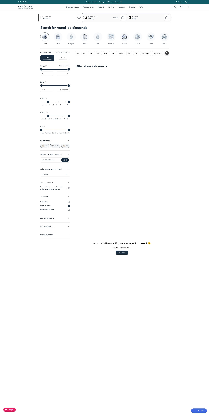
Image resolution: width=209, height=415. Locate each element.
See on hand (63, 66)
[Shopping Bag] (187, 7)
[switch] (68, 188)
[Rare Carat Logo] (25, 7)
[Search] (175, 7)
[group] (55, 206)
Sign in (187, 2)
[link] (23, 2)
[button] (55, 141)
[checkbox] (69, 202)
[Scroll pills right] (167, 53)
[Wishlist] (181, 7)
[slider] (55, 69)
